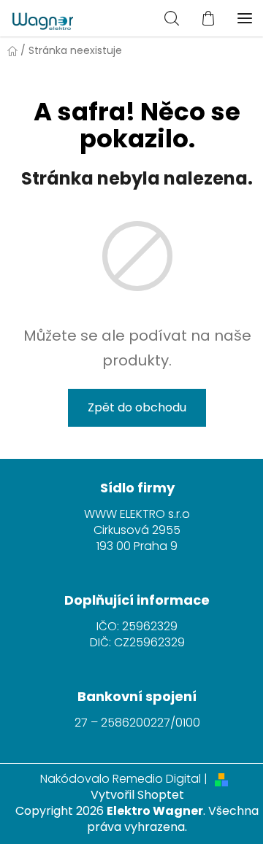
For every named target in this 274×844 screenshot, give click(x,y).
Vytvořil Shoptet (137, 795)
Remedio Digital (157, 779)
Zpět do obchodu (137, 407)
